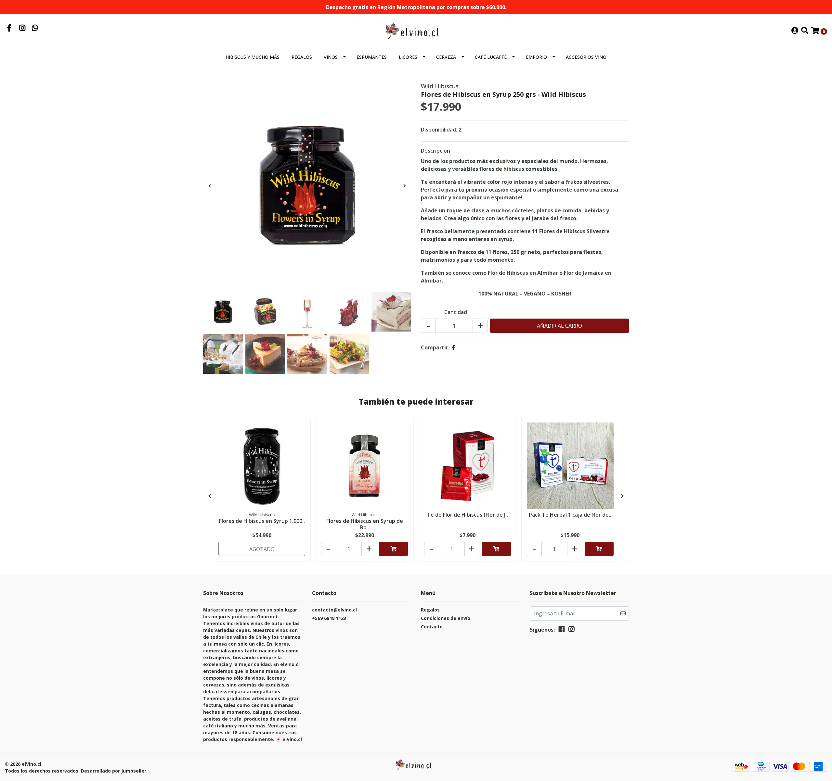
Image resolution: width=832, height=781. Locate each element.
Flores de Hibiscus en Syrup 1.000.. (262, 520)
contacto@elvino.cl (334, 610)
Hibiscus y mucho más (253, 57)
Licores (408, 57)
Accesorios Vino (586, 57)
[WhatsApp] (35, 28)
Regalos (302, 57)
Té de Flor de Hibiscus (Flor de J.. (467, 514)
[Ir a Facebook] (9, 28)
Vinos (331, 57)
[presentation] (209, 185)
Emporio (536, 57)
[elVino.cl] (416, 30)
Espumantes (372, 57)
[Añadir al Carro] (393, 549)
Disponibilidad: (439, 129)
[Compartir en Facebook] (453, 347)
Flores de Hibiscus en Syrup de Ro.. (364, 524)
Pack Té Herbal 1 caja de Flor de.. (570, 514)
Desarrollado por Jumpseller (113, 771)
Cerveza (446, 57)
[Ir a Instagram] (22, 28)
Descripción (435, 150)
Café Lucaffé (491, 57)
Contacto (432, 627)
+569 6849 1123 (329, 618)
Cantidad (455, 312)
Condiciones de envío (445, 618)
